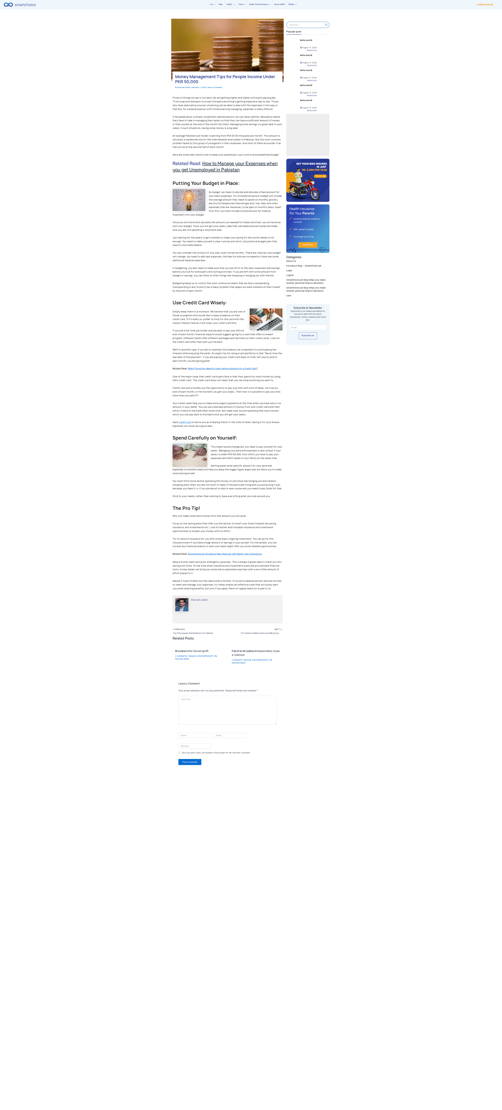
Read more (312, 50)
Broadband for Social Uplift (192, 651)
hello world (306, 40)
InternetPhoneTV (205, 656)
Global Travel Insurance (259, 4)
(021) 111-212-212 (485, 5)
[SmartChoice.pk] (20, 4)
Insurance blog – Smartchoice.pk (303, 265)
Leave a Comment (214, 87)
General (192, 656)
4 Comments (181, 656)
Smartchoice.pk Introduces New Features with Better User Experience (225, 554)
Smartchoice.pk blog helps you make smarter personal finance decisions (306, 281)
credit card (185, 422)
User (288, 295)
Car (211, 4)
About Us (291, 261)
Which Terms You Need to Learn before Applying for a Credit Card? (223, 369)
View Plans (308, 245)
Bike (221, 4)
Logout (290, 275)
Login (289, 270)
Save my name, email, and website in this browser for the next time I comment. (216, 753)
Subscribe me (308, 336)
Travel (240, 4)
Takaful (291, 4)
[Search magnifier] (326, 25)
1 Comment (237, 660)
